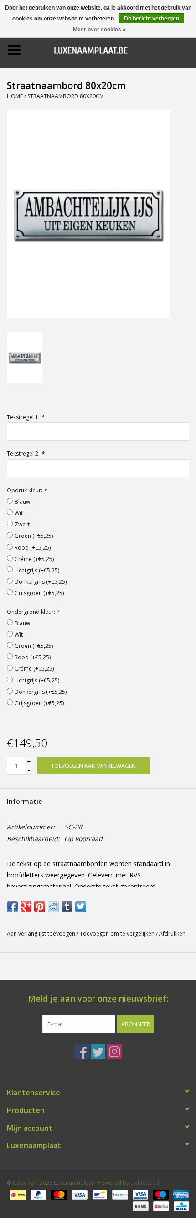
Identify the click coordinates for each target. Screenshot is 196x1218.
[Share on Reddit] (53, 906)
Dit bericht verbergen (151, 18)
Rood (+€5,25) (33, 547)
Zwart (22, 524)
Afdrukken (172, 933)
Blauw (22, 502)
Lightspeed (144, 1183)
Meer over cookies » (99, 29)
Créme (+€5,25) (34, 559)
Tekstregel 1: (25, 417)
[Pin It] (39, 906)
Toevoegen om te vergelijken (118, 933)
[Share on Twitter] (80, 906)
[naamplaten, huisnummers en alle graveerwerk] (112, 49)
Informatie (24, 801)
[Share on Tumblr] (67, 906)
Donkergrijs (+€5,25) (41, 582)
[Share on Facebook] (12, 906)
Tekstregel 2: (25, 453)
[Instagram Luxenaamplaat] (114, 1051)
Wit (19, 513)
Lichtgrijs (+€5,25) (37, 570)
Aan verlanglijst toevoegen (41, 933)
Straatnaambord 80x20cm (65, 96)
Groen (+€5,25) (34, 536)
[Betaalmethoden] (17, 1194)
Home (15, 96)
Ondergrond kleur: (33, 612)
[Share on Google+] (26, 906)
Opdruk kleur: (27, 490)
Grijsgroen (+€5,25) (39, 593)
